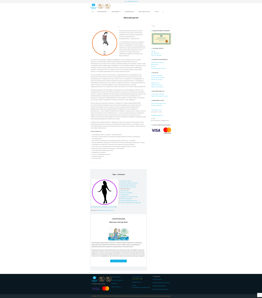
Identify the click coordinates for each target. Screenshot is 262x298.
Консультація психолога (158, 77)
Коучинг (153, 66)
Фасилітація (154, 64)
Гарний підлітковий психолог (159, 96)
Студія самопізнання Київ (158, 103)
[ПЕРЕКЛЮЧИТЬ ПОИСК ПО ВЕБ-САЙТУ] (163, 11)
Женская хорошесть (126, 198)
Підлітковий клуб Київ (157, 94)
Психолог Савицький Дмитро (161, 282)
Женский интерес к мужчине (129, 183)
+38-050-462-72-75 (132, 1)
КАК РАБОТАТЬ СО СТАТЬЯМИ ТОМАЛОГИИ (103, 207)
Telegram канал (136, 282)
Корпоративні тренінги (157, 62)
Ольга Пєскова (156, 279)
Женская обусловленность (128, 185)
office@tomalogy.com (157, 115)
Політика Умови (116, 277)
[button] (118, 261)
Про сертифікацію (156, 55)
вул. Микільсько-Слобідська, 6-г (141, 287)
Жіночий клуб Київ (156, 105)
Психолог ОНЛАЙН (156, 75)
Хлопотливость (125, 190)
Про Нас (153, 51)
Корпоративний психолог (158, 68)
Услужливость (125, 194)
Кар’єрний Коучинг (156, 84)
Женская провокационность (129, 200)
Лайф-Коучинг (155, 83)
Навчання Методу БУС (157, 86)
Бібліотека (114, 283)
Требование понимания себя (129, 196)
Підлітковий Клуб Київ (158, 286)
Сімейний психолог (156, 79)
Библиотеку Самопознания (106, 210)
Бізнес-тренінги (116, 286)
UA (125, 1)
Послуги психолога (117, 280)
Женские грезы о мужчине (128, 187)
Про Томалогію (155, 53)
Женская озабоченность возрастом (131, 202)
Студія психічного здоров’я (160, 289)
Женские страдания (126, 192)
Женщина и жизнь (126, 181)
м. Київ (134, 285)
